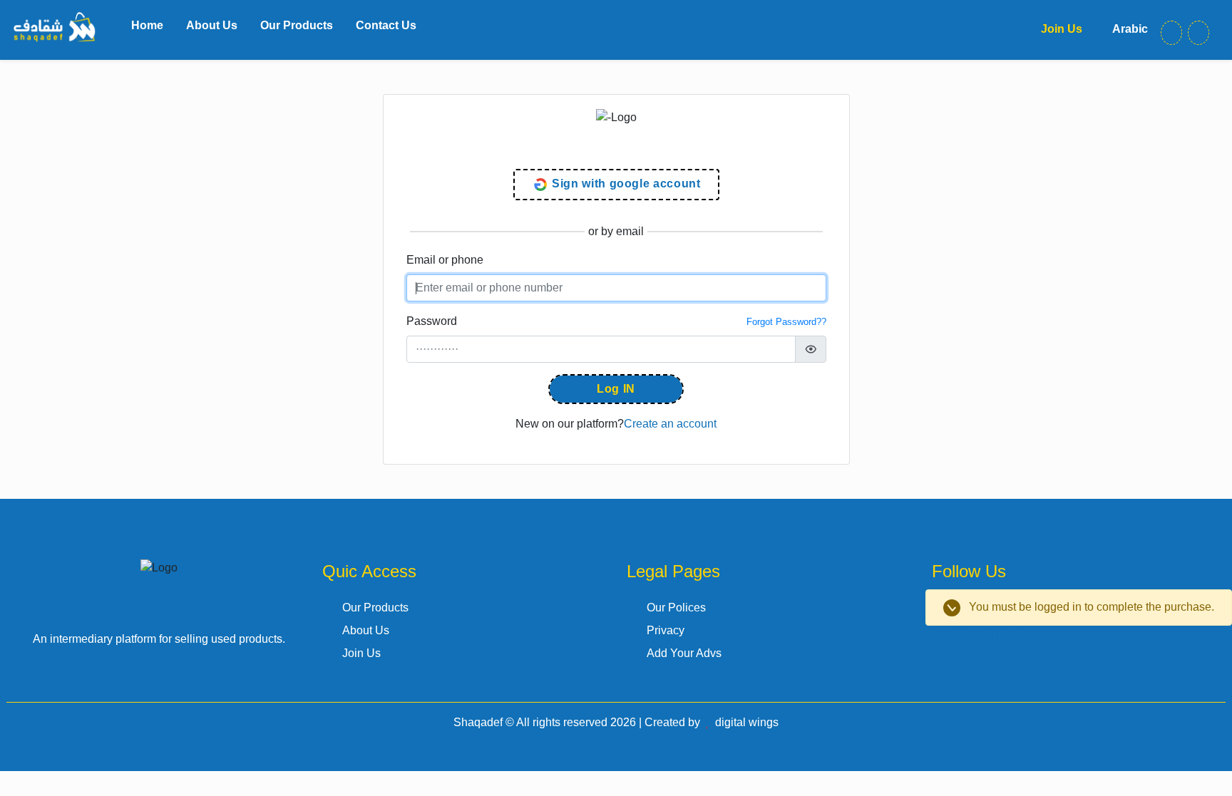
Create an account (670, 424)
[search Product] (1171, 33)
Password (431, 321)
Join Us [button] (1060, 29)
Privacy (665, 630)
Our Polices (676, 607)
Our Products (375, 607)
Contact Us (386, 25)
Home (147, 25)
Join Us (361, 653)
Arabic (1129, 29)
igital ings (747, 722)
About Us (211, 25)
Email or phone (444, 260)
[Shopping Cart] (1198, 33)
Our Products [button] (296, 25)
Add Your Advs (684, 653)
